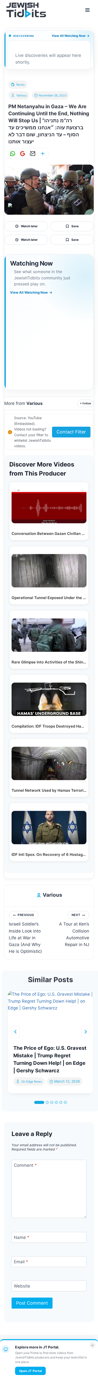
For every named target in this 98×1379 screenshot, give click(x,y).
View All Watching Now (70, 36)
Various (21, 95)
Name (21, 1237)
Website (22, 1286)
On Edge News (31, 1081)
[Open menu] (87, 10)
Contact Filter (71, 431)
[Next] (85, 1032)
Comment (25, 1165)
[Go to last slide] (16, 1032)
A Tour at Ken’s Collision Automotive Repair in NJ (74, 930)
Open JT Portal (30, 1371)
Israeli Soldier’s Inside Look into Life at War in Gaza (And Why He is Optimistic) (25, 933)
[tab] (39, 1102)
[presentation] (50, 1015)
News (20, 84)
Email (21, 1261)
